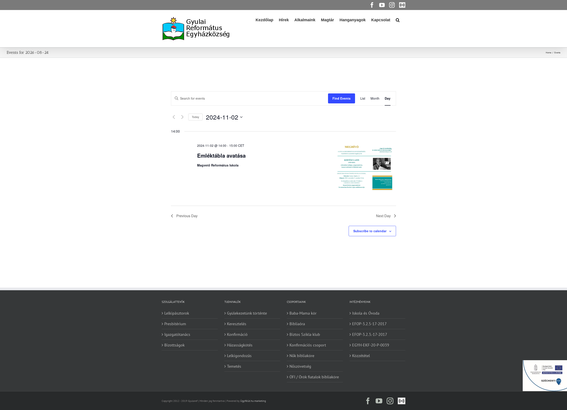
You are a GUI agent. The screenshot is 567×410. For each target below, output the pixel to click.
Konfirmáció (237, 334)
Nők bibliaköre (301, 355)
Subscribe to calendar (369, 231)
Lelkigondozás (239, 355)
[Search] (398, 19)
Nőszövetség (300, 366)
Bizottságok (174, 345)
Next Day (383, 215)
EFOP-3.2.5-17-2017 (369, 323)
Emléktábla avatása (221, 155)
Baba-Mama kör (303, 313)
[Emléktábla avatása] (362, 167)
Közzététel (361, 355)
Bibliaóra (297, 323)
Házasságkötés (239, 345)
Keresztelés (236, 323)
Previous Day (187, 215)
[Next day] (182, 117)
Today (195, 117)
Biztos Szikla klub (304, 334)
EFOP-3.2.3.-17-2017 (369, 334)
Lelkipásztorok (176, 313)
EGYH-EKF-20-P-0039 (370, 345)
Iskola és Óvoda (365, 313)
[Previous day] (173, 117)
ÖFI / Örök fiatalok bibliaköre (314, 376)
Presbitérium (175, 323)
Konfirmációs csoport (307, 345)
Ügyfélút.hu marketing (253, 400)
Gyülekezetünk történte (247, 313)
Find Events (341, 98)
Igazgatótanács (177, 334)
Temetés (234, 366)
